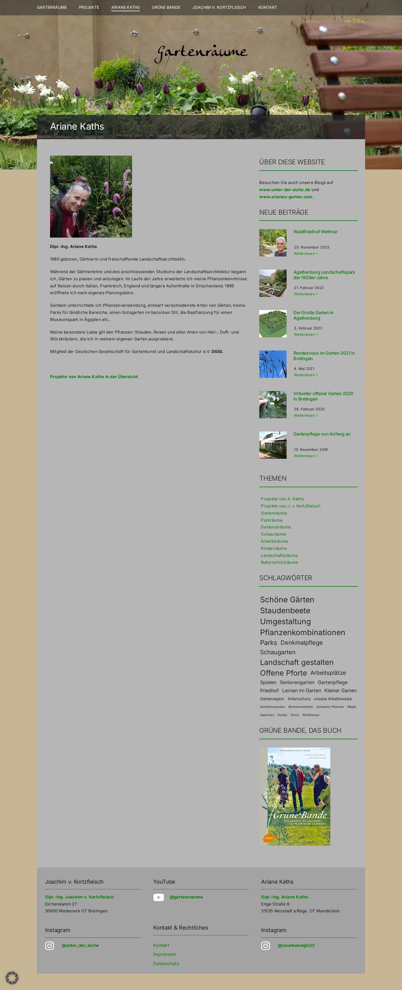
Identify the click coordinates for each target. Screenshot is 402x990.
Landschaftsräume (279, 555)
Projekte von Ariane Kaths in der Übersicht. (94, 376)
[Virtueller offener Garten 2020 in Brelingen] (275, 404)
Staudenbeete (285, 610)
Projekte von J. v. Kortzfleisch (291, 506)
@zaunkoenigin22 (296, 945)
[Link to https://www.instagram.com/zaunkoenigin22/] (266, 946)
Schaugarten (278, 652)
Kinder (282, 715)
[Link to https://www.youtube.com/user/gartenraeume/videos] (158, 898)
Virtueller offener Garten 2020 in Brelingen (323, 396)
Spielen (268, 682)
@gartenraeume (186, 897)
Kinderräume (274, 548)
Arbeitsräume (274, 541)
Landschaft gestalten (297, 662)
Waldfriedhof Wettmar (315, 231)
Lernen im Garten (301, 690)
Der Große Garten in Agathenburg (313, 315)
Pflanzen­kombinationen (302, 632)
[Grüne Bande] (294, 749)
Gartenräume (274, 513)
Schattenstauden (272, 707)
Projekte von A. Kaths (282, 498)
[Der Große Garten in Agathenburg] (275, 323)
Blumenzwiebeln (301, 707)
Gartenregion (272, 698)
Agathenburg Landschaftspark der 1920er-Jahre (324, 274)
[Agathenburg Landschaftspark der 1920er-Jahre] (275, 283)
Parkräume (271, 520)
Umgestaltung (285, 621)
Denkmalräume (276, 527)
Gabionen (267, 715)
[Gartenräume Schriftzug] (201, 44)
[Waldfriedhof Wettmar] (275, 242)
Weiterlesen (304, 253)
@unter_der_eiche (80, 945)
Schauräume (273, 534)
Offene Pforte (283, 672)
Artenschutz (299, 698)
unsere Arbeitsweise (333, 698)
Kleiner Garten (340, 690)
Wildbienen (310, 715)
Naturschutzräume (279, 562)
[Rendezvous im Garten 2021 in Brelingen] (275, 364)
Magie (351, 707)
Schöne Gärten (287, 599)
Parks (268, 643)
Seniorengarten (297, 682)
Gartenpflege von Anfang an (322, 434)
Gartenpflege (333, 682)
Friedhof (269, 690)
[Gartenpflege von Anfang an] (275, 445)
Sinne (295, 715)
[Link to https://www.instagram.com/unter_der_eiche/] (50, 946)
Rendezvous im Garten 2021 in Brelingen (324, 355)
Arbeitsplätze (328, 672)
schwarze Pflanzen (330, 707)
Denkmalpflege (302, 642)
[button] (12, 978)
